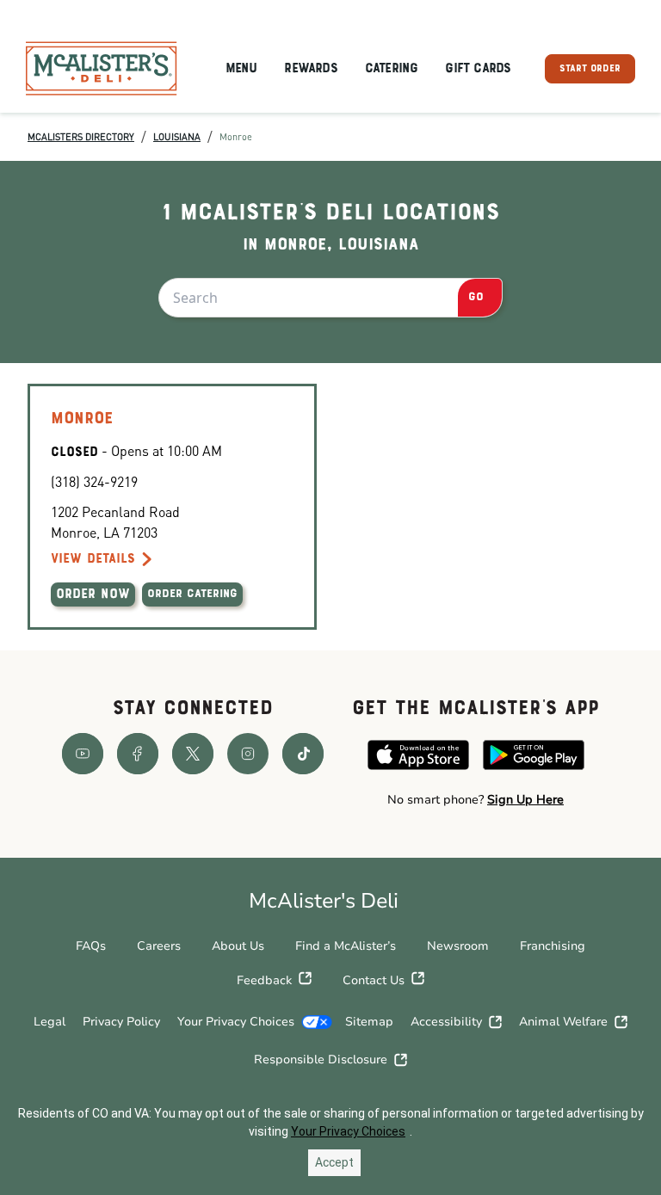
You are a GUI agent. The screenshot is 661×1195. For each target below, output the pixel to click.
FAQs (91, 946)
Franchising (552, 946)
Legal (49, 1021)
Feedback (264, 980)
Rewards (310, 69)
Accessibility (446, 1021)
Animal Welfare (563, 1021)
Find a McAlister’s (345, 946)
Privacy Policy (121, 1021)
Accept (334, 1162)
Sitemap (369, 1021)
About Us (238, 946)
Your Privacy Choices (235, 1021)
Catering (391, 69)
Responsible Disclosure (320, 1059)
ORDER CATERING (192, 594)
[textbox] (475, 800)
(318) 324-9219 (94, 481)
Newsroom (458, 946)
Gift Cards (477, 69)
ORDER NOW (93, 594)
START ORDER (590, 69)
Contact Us (374, 980)
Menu (241, 69)
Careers (159, 946)
